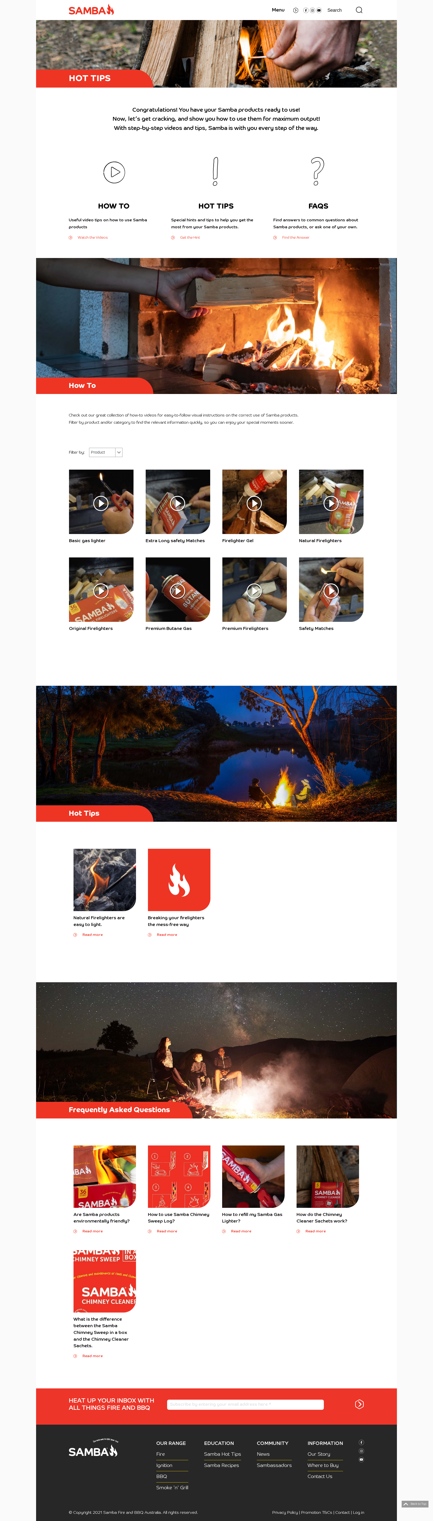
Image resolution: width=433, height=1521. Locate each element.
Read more (93, 935)
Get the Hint (190, 238)
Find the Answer (295, 238)
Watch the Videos (93, 238)
